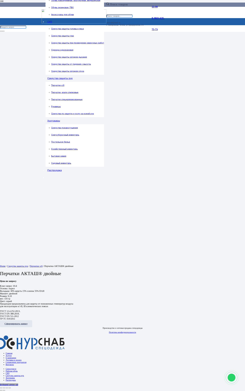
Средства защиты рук (17, 266)
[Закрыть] (3, 31)
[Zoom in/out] (10, 387)
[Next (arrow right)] (4, 390)
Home (3, 266)
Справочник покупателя (16, 362)
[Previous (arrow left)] (1, 390)
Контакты (10, 365)
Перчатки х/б (36, 266)
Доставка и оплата (13, 360)
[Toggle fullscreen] (7, 387)
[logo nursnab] (32, 349)
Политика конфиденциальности (122, 332)
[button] (9, 384)
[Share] (4, 387)
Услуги (9, 355)
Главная (9, 353)
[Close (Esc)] (1, 387)
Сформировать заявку (16, 324)
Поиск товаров (119, 4)
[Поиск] (1, 31)
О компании (11, 358)
